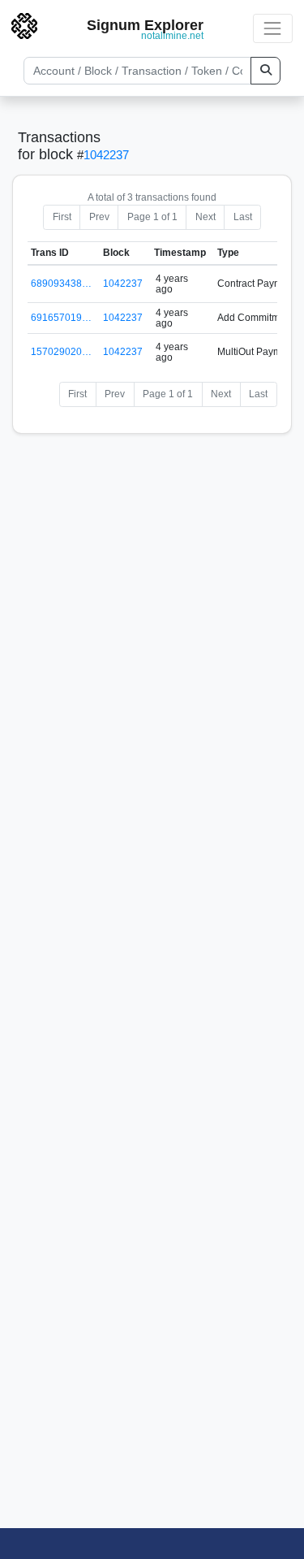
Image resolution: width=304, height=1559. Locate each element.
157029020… (61, 351)
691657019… (61, 317)
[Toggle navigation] (273, 28)
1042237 (106, 155)
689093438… (61, 283)
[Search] (265, 70)
